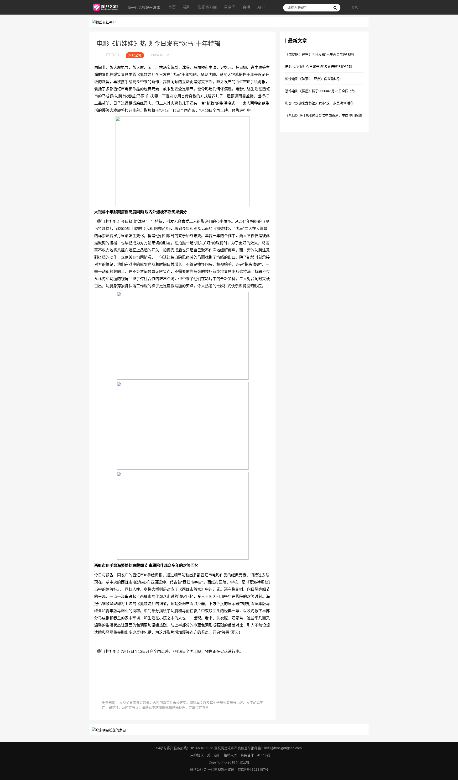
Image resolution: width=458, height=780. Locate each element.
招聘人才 (231, 755)
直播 (246, 7)
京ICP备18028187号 (253, 769)
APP (261, 7)
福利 (187, 7)
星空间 (229, 7)
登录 (355, 7)
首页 (172, 7)
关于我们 (213, 755)
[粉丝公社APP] (103, 21)
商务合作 (247, 755)
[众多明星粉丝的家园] (109, 729)
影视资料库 (207, 7)
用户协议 (197, 755)
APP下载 (263, 755)
